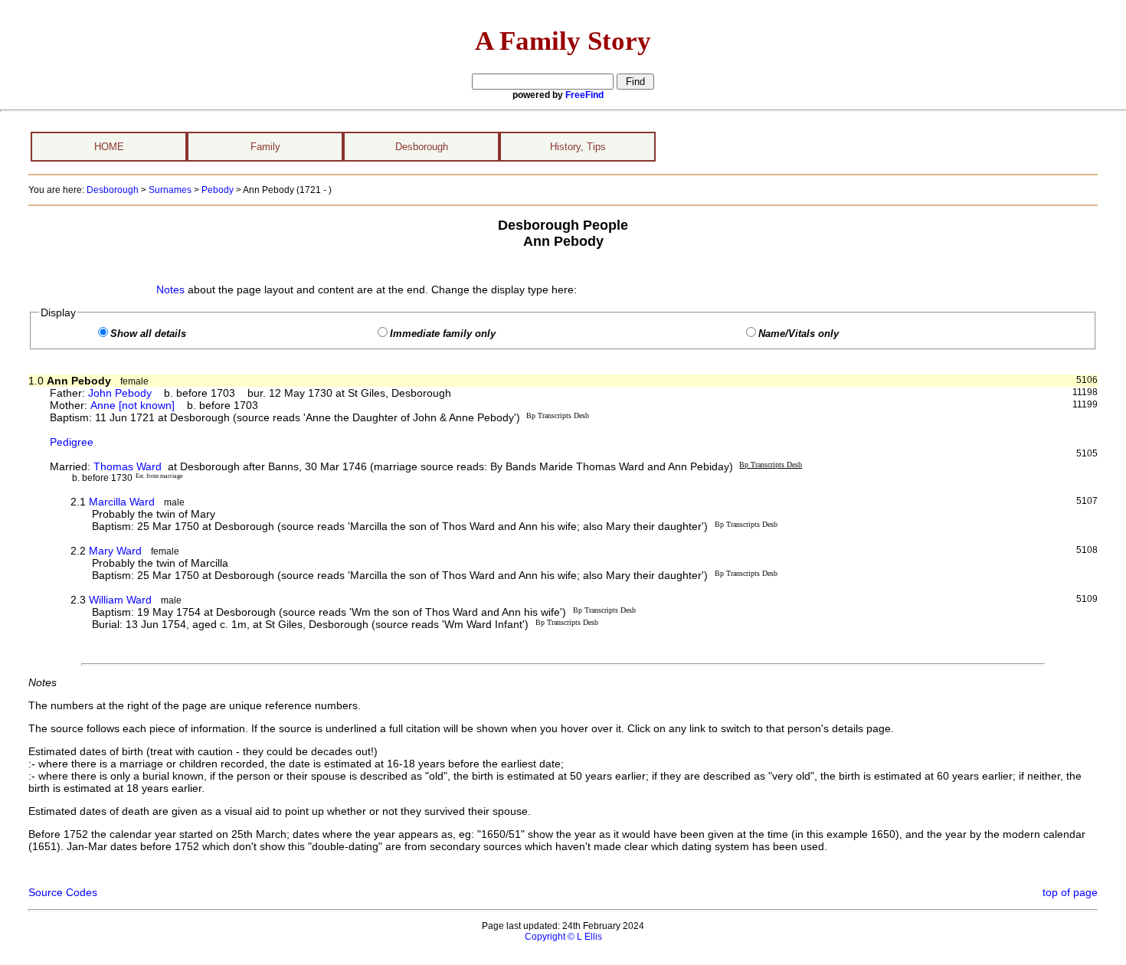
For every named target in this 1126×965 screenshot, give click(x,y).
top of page (1070, 892)
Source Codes (62, 892)
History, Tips (578, 146)
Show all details (148, 334)
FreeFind (584, 95)
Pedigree (71, 442)
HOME (109, 146)
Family (265, 146)
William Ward (120, 600)
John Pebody (120, 393)
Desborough (421, 146)
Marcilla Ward (122, 502)
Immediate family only (443, 334)
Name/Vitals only (798, 334)
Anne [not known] (132, 405)
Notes (170, 289)
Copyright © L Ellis (563, 936)
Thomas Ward (127, 466)
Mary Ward (115, 551)
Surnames (170, 190)
